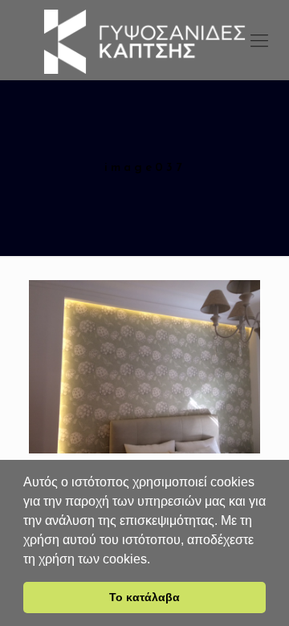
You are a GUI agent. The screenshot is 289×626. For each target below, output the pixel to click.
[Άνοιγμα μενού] (259, 40)
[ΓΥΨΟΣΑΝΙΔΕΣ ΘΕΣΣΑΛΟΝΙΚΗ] (144, 40)
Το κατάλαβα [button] (144, 597)
